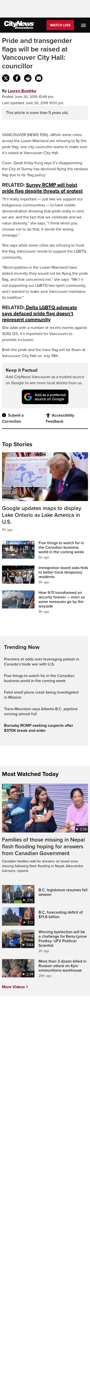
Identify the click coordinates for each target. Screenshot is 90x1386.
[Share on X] (6, 78)
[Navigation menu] (84, 25)
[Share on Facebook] (16, 78)
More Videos (13, 986)
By (19, 90)
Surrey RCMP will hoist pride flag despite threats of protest (42, 188)
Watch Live (60, 25)
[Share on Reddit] (28, 78)
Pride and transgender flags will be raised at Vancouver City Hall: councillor (37, 53)
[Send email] (38, 78)
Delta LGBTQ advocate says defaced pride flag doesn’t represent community (39, 314)
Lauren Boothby (22, 90)
